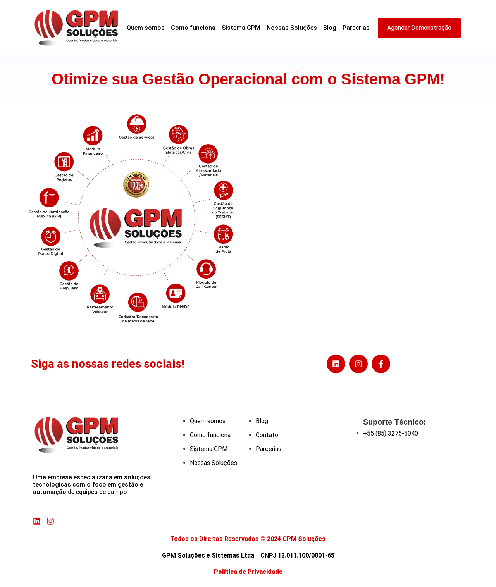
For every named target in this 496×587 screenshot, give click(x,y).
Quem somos (146, 27)
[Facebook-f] (381, 364)
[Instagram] (358, 364)
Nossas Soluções (292, 27)
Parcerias (356, 27)
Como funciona (193, 27)
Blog (329, 27)
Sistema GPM (241, 27)
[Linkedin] (336, 364)
